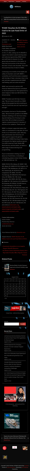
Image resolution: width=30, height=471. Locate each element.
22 (21, 290)
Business (18, 1)
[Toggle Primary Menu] (27, 12)
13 (15, 287)
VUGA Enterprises (10, 404)
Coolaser (26, 465)
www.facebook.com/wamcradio (11, 207)
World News (11, 1)
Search (6, 321)
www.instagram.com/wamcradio (11, 209)
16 (24, 287)
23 (24, 290)
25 (9, 293)
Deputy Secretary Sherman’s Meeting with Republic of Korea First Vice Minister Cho (15, 437)
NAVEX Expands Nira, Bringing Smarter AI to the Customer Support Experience (13, 346)
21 (18, 290)
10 (5, 287)
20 (15, 290)
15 (21, 287)
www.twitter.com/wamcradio (10, 211)
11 (9, 287)
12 (12, 287)
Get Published (25, 467)
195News (18, 6)
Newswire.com (6, 44)
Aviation (24, 1)
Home (5, 1)
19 (12, 290)
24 (5, 293)
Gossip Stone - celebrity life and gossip (15, 313)
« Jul (5, 298)
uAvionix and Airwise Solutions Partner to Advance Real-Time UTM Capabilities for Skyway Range (15, 338)
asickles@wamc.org (7, 224)
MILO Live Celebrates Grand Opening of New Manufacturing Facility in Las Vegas (15, 355)
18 (9, 290)
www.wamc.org (14, 205)
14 (18, 287)
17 (5, 290)
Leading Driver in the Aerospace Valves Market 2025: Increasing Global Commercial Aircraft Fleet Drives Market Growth (16, 18)
